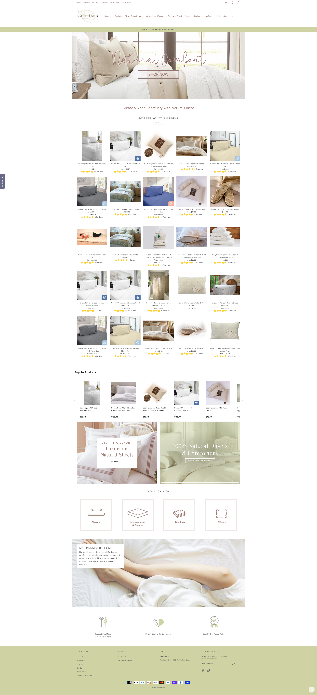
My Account (81, 660)
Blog (97, 2)
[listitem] (92, 399)
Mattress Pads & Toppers (155, 16)
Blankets (118, 16)
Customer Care (88, 2)
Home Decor (208, 16)
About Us (80, 657)
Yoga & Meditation (192, 16)
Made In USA (221, 16)
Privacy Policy (81, 672)
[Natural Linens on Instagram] (208, 670)
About (79, 2)
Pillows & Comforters (133, 16)
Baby (231, 16)
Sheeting (108, 16)
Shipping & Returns (125, 660)
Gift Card (80, 668)
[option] (158, 29)
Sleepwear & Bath (175, 16)
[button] (74, 399)
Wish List (80, 664)
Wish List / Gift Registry (110, 2)
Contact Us (122, 657)
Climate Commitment (84, 675)
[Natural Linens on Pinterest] (202, 670)
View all (159, 122)
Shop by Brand (126, 2)
